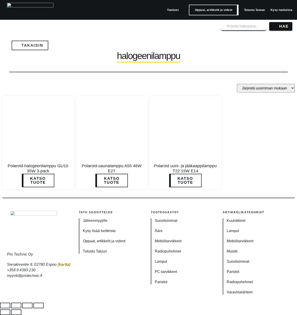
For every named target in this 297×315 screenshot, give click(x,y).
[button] (30, 45)
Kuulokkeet (236, 221)
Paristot (161, 282)
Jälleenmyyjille (95, 221)
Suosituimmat (166, 221)
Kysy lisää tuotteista (99, 231)
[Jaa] (27, 305)
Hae (284, 26)
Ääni (158, 231)
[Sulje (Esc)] (38, 305)
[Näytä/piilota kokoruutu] (16, 305)
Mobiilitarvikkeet (168, 241)
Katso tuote (38, 180)
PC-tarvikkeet (166, 272)
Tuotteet (173, 10)
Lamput (161, 261)
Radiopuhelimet (168, 251)
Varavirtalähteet (239, 292)
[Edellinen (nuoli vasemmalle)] (5, 312)
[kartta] (64, 264)
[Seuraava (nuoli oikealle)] (16, 312)
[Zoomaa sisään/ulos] (5, 305)
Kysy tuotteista (282, 10)
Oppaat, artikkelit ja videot (213, 10)
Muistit (232, 251)
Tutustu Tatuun (254, 10)
